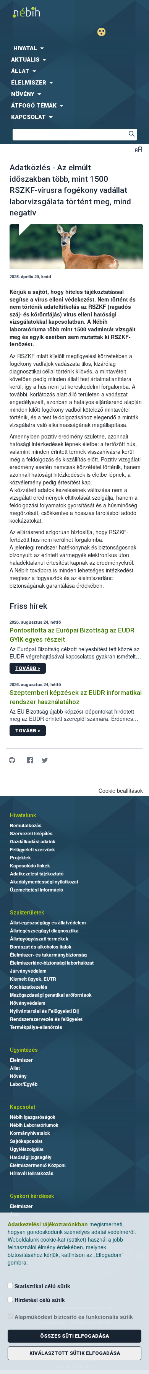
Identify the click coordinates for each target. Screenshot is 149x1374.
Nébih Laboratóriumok (34, 1124)
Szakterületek (27, 912)
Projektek (20, 857)
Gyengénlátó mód (104, 32)
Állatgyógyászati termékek (39, 938)
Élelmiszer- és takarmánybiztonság (48, 954)
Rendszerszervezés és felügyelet (46, 1018)
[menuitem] (74, 48)
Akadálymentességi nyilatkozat (44, 881)
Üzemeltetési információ (36, 889)
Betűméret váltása (138, 149)
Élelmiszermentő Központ (38, 1165)
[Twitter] (44, 760)
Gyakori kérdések (32, 1196)
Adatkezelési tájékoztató (36, 873)
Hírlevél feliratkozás (31, 1173)
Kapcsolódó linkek (30, 865)
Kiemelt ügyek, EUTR (33, 978)
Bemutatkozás (26, 825)
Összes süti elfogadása (74, 1336)
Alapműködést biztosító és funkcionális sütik (73, 1316)
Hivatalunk (23, 815)
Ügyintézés (24, 1050)
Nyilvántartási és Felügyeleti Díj (44, 1010)
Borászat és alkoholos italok (40, 946)
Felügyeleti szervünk (32, 849)
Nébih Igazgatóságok (32, 1116)
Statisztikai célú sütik (41, 1286)
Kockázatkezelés (28, 986)
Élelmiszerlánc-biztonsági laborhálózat (52, 962)
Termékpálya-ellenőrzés (36, 1027)
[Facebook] (30, 760)
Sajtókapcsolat (26, 1141)
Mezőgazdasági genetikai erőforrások (51, 994)
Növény (18, 1075)
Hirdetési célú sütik (39, 1300)
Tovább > (27, 668)
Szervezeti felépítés (31, 833)
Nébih (37, 12)
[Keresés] (131, 134)
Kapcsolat (22, 1107)
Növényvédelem (27, 1002)
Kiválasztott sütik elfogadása (74, 1353)
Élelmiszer (21, 1059)
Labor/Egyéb (23, 1084)
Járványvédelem (28, 970)
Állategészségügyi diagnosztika (44, 930)
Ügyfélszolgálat (27, 1149)
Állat (15, 1067)
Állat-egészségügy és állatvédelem (48, 922)
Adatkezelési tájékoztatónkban (48, 1224)
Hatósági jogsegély (31, 1157)
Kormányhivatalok (30, 1133)
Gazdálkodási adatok (32, 841)
